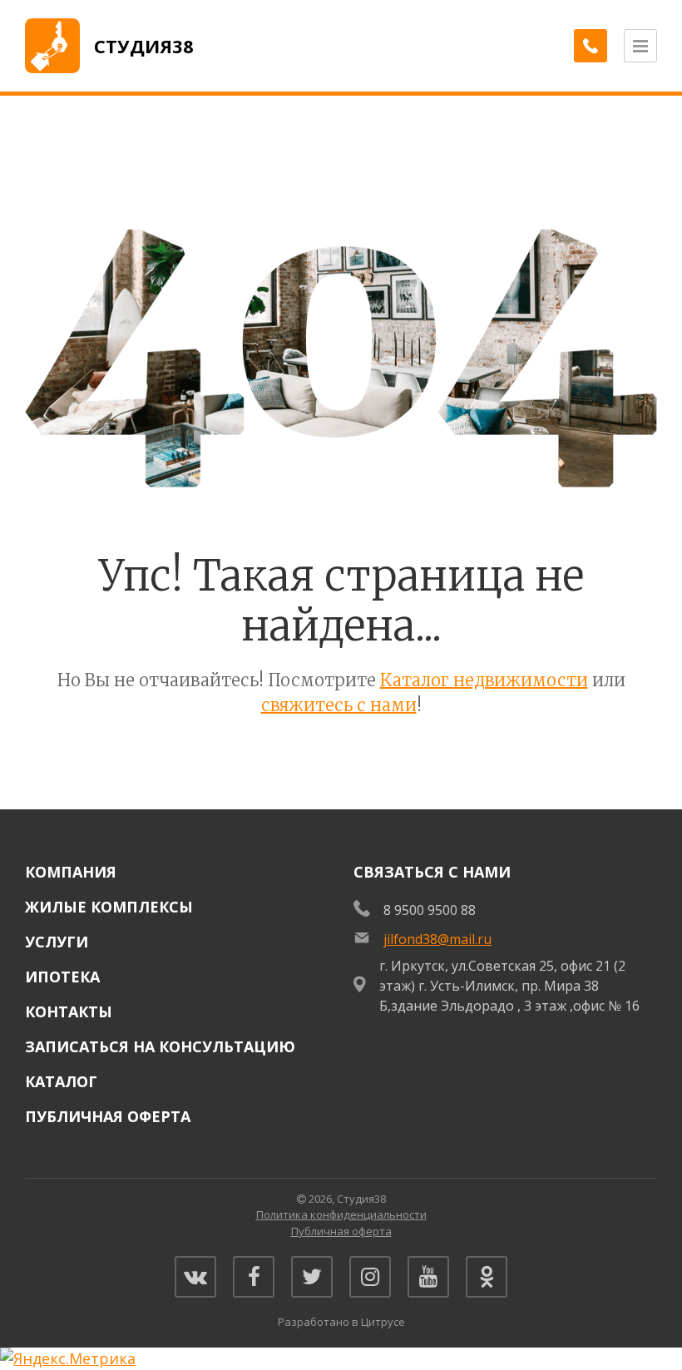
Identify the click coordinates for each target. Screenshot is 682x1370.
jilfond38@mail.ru (437, 939)
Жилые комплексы (109, 907)
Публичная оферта (107, 1116)
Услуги (56, 942)
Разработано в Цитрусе (341, 1321)
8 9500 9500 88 (429, 910)
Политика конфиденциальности (341, 1214)
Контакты (68, 1011)
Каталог (61, 1081)
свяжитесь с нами (339, 705)
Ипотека (62, 977)
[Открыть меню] (640, 45)
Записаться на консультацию (160, 1046)
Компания (70, 872)
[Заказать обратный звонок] (590, 45)
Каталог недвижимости (484, 680)
